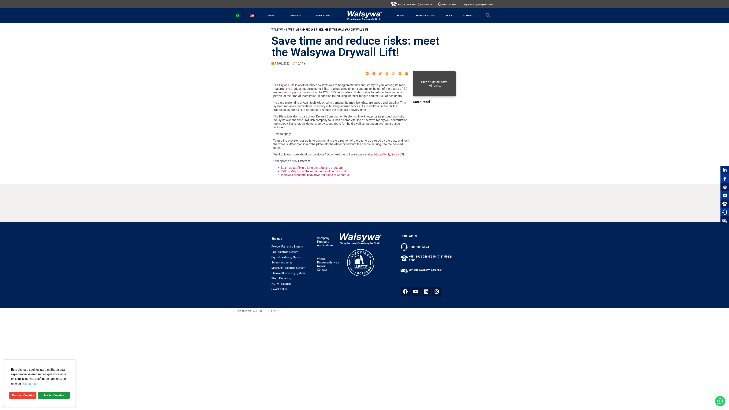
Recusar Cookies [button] (23, 395)
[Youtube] (416, 291)
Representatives (425, 15)
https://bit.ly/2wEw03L (389, 154)
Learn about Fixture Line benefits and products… (313, 168)
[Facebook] (405, 291)
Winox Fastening (281, 278)
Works (400, 15)
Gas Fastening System (284, 251)
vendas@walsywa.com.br (480, 4)
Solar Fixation (279, 289)
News (449, 15)
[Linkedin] (426, 291)
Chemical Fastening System (288, 273)
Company (271, 15)
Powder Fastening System (287, 246)
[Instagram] (436, 291)
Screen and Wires (281, 262)
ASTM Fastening (281, 283)
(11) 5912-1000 (425, 4)
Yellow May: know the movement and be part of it (313, 171)
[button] (367, 73)
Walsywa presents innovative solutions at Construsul (316, 175)
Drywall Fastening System (286, 257)
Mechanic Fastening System (288, 267)
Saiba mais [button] (30, 384)
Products (295, 15)
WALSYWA (277, 29)
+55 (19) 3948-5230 (407, 4)
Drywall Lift (286, 85)
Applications (323, 15)
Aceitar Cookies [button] (53, 395)
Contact (468, 15)
